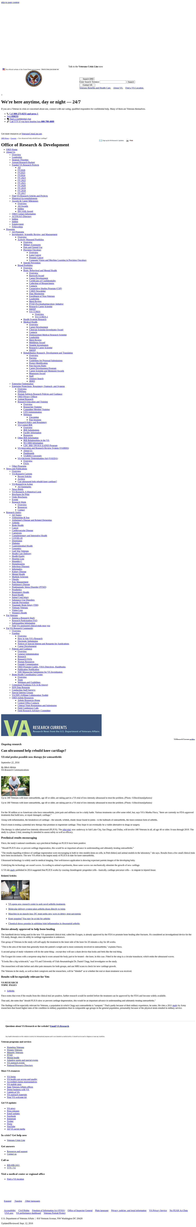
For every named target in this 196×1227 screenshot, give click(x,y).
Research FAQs (25, 659)
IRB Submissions (31, 430)
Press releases (13, 1111)
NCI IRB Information (33, 443)
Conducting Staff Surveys (23, 690)
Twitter (10, 1121)
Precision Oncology (32, 250)
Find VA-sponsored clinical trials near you (31, 625)
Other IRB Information (28, 438)
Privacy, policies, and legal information (128, 1210)
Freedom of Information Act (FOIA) (48, 1210)
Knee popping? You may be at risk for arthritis (29, 918)
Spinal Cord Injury (20, 597)
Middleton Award (37, 342)
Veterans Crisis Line (16, 1140)
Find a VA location (15, 1179)
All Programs (18, 232)
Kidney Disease (19, 571)
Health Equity (18, 556)
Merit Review (35, 301)
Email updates (13, 1113)
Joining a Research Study (23, 618)
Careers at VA (13, 1092)
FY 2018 (22, 190)
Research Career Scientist (40, 306)
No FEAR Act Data (179, 1210)
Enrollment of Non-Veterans (42, 296)
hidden (21, 208)
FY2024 (21, 175)
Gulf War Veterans (20, 551)
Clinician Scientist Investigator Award (46, 329)
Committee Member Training (36, 409)
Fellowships (17, 226)
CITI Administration (32, 412)
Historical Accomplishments (24, 198)
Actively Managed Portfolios (31, 239)
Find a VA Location (134, 88)
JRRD (32, 381)
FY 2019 (22, 188)
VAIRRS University (32, 456)
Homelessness (18, 564)
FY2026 (21, 170)
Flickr (9, 1124)
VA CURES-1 (41, 317)
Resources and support (17, 1151)
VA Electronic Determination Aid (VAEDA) (38, 458)
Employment (18, 224)
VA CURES (34, 311)
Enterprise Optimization (22, 383)
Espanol (7, 1201)
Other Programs (19, 466)
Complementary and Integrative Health (29, 535)
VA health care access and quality (22, 1079)
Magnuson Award (37, 373)
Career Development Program (42, 368)
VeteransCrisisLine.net (31, 134)
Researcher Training (32, 407)
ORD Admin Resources (23, 698)
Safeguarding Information (23, 623)
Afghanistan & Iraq (20, 517)
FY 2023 (22, 178)
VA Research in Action (22, 484)
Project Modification (38, 363)
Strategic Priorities (20, 160)
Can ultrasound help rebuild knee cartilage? (37, 481)
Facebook (11, 1116)
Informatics (17, 569)
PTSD (10, 1055)
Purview (33, 358)
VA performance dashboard (28, 1213)
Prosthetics (17, 589)
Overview (16, 154)
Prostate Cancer (36, 257)
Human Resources (26, 661)
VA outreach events (16, 1063)
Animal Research (25, 399)
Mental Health (18, 574)
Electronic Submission (28, 641)
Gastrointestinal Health (22, 546)
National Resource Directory (20, 1065)
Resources (28, 435)
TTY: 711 (11, 1168)
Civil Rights (23, 1210)
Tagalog (18, 1201)
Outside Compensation (28, 664)
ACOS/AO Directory (21, 216)
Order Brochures (19, 497)
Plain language (101, 1210)
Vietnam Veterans (20, 607)
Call (23, 114)
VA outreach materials (17, 1094)
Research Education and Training (33, 402)
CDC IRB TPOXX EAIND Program (40, 445)
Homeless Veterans (15, 1047)
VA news (11, 1108)
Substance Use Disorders (23, 600)
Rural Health (18, 595)
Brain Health (18, 525)
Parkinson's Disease (21, 584)
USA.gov (9, 1213)
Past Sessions (35, 420)
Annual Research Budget (23, 162)
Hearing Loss (18, 559)
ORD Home (5, 138)
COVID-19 (17, 538)
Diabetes (16, 543)
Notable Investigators (38, 345)
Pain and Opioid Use (32, 247)
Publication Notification (28, 669)
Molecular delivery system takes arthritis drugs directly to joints (36, 909)
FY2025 (21, 172)
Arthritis (15, 522)
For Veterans (12, 615)
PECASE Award (25, 211)
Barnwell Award (36, 275)
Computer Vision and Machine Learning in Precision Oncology (58, 260)
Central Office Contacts (28, 703)
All (19, 167)
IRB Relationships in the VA (36, 440)
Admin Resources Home (29, 700)
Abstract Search (36, 378)
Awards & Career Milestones (25, 201)
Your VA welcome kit (17, 1097)
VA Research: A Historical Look (26, 492)
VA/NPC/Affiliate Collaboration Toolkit (30, 695)
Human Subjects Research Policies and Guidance (40, 394)
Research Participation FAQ (24, 620)
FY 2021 (22, 183)
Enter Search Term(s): (89, 82)
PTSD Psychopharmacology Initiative (46, 304)
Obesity (15, 579)
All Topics (16, 515)
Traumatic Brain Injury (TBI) (25, 605)
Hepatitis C (17, 561)
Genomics (16, 548)
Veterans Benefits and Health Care (95, 88)
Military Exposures (32, 245)
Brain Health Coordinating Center (27, 674)
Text (12, 116)
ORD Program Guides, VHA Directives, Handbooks (42, 667)
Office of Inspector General (80, 1210)
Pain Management (20, 582)
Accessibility (10, 1210)
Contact (21, 510)
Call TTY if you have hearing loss (32, 121)
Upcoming (34, 417)
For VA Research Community (19, 628)
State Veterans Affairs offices (20, 1087)
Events (15, 499)
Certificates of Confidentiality (42, 281)
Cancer (15, 528)
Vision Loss (17, 610)
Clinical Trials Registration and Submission (37, 705)
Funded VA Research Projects (25, 165)
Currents (13, 138)
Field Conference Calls (28, 708)
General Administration (28, 654)
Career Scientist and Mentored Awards (46, 371)
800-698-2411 (13, 1165)
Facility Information (32, 432)
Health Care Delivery (21, 553)
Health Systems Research (34, 319)
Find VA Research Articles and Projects (30, 196)
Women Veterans (14, 1050)
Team (20, 679)
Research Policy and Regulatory (32, 422)
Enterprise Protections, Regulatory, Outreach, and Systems (38, 386)
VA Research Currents (22, 474)
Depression (17, 541)
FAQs (26, 463)
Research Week (19, 502)
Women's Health (19, 613)
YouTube (11, 1126)
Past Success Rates (37, 365)
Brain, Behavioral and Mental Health (40, 270)
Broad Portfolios (25, 265)
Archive (21, 479)
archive (192, 739)
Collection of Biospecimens (41, 283)
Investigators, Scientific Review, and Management (34, 234)
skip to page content (10, 2)
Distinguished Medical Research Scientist (48, 335)
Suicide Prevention (31, 263)
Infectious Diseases (20, 566)
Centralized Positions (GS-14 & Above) (30, 685)
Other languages (32, 1201)
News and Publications (16, 468)
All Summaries (24, 486)
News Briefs (17, 489)
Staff (31, 376)
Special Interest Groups (22, 692)
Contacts (33, 286)
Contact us (12, 1154)
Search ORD (87, 79)
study (12, 870)
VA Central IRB (25, 425)
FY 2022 (22, 180)
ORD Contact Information (24, 214)
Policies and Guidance (22, 649)
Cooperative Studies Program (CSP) (45, 288)
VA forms (11, 1076)
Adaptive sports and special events (22, 1060)
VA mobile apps (14, 1084)
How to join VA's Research (30, 638)
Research (22, 656)
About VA (118, 88)
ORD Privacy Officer (27, 396)
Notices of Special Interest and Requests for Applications (43, 643)
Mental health (13, 1057)
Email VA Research (59, 1026)
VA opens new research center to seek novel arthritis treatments (36, 904)
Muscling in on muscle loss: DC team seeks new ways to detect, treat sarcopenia (44, 914)
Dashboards (28, 453)
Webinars (27, 414)
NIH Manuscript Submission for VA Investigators (40, 672)
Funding (16, 633)
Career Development (38, 278)
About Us (10, 152)
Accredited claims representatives (22, 1082)
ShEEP (32, 309)
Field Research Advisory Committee (34, 710)
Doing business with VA (18, 1089)
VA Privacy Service (158, 1210)
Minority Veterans (15, 1052)
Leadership (17, 157)
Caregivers (17, 533)
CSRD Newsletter (37, 291)
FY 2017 (22, 193)
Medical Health (30, 322)
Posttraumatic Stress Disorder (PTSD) (29, 587)
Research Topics (13, 512)
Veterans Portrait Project (54, 1213)
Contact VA (87, 85)
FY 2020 (22, 185)
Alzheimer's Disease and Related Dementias (32, 520)
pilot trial (67, 829)
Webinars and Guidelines (29, 682)
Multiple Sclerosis (20, 577)
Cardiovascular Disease (22, 530)
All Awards (23, 206)
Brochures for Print (20, 494)
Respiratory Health (20, 592)
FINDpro (22, 391)
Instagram (11, 1118)
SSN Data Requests (21, 687)
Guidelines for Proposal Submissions (45, 360)
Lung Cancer (35, 255)
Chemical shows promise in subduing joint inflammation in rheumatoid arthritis (44, 923)
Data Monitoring (36, 293)
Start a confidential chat (20, 119)
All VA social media (16, 1129)
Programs (10, 229)
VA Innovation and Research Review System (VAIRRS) (43, 448)
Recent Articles (24, 476)
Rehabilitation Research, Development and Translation (48, 353)
